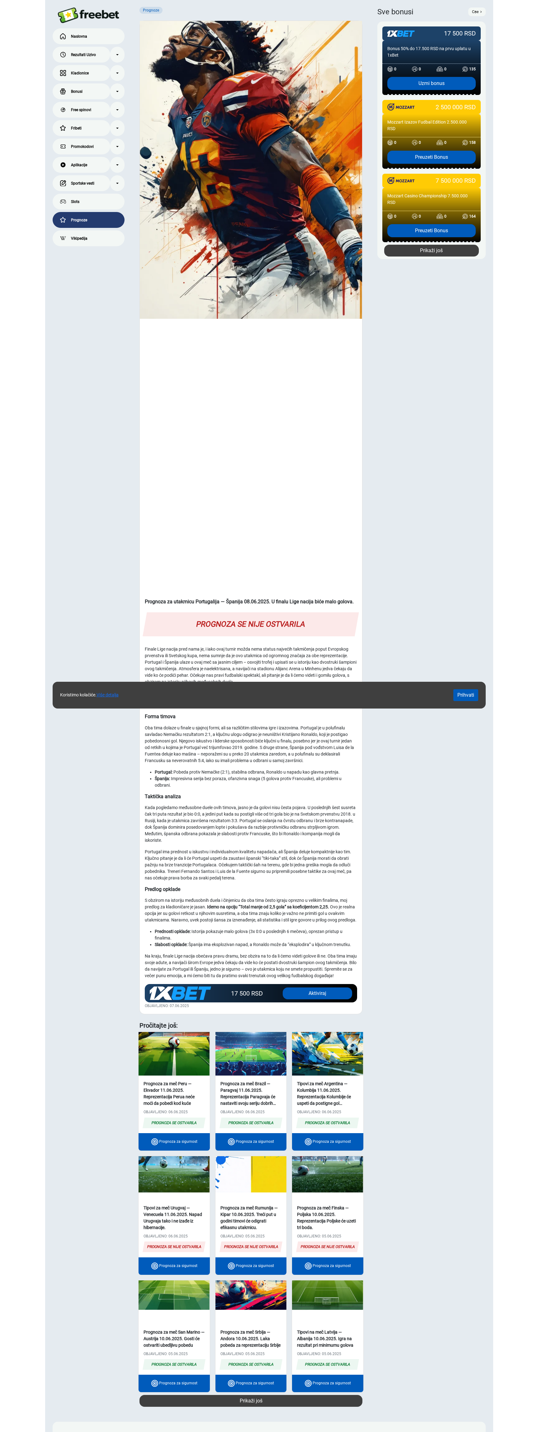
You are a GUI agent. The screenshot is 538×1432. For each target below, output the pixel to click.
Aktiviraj (317, 993)
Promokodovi (82, 146)
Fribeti (76, 128)
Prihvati (465, 695)
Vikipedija (79, 238)
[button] (117, 55)
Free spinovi (81, 110)
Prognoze (79, 220)
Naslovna (79, 36)
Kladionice (80, 73)
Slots (75, 202)
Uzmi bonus (431, 83)
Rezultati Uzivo (83, 55)
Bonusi (77, 91)
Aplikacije (79, 165)
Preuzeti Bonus (431, 157)
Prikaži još (251, 1401)
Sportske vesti (82, 183)
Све (475, 12)
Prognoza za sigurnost (177, 1141)
